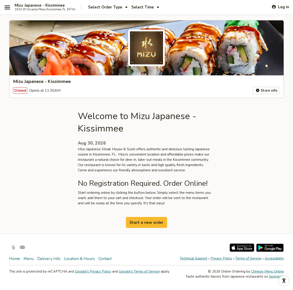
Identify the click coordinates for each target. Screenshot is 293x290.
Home (14, 258)
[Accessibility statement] (283, 280)
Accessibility (274, 258)
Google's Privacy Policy (93, 271)
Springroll (276, 276)
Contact (105, 258)
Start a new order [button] (146, 222)
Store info (268, 90)
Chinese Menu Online (267, 271)
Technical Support (193, 258)
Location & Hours (79, 258)
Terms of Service (248, 258)
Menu (29, 258)
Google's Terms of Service (139, 271)
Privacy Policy (221, 258)
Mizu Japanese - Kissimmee (40, 5)
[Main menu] (7, 7)
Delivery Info (48, 258)
